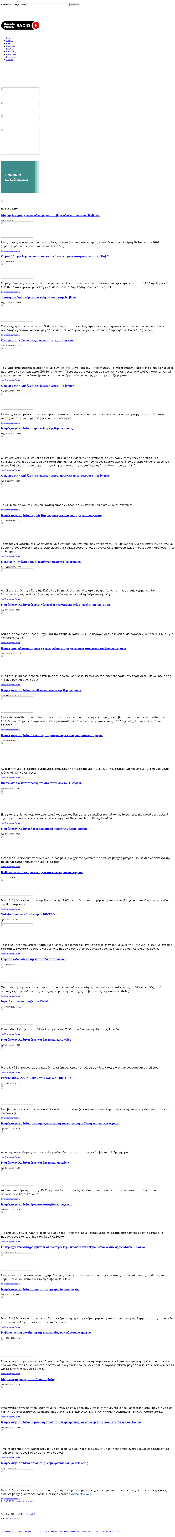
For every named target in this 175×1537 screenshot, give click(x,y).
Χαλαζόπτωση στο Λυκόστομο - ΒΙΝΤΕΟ (28, 914)
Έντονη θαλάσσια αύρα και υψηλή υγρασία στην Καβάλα (38, 297)
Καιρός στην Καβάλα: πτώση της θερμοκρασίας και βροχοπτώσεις (44, 1463)
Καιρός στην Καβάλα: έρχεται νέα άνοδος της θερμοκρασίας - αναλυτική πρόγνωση (55, 604)
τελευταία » (30, 1501)
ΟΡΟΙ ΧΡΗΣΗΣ (26, 1531)
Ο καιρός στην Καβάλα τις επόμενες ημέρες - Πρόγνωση (38, 385)
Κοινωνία (10, 43)
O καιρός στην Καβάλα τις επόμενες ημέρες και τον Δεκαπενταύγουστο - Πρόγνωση (55, 475)
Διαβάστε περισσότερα (10, 251)
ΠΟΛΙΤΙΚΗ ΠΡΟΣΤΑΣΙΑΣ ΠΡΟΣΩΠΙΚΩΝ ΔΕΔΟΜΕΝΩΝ (64, 1531)
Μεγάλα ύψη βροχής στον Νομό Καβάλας (28, 1379)
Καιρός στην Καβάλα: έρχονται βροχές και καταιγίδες (36, 1039)
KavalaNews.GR (28, 1514)
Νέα (8, 38)
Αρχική (4, 201)
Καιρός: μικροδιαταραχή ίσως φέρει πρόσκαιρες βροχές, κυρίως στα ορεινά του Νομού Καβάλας (63, 648)
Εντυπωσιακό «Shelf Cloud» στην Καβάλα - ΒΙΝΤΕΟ (36, 1077)
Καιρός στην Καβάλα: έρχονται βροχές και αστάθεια (35, 1162)
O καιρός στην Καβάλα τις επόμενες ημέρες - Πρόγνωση (38, 340)
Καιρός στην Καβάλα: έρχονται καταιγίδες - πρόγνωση (36, 1204)
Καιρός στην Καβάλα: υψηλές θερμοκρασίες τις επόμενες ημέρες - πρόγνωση (51, 515)
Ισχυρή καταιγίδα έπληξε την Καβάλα (25, 1001)
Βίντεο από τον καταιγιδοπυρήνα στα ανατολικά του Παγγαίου (41, 783)
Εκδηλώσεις (11, 57)
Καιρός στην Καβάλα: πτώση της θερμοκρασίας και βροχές (40, 1289)
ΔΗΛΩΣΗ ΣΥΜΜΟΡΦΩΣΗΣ (107, 1531)
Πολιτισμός (11, 51)
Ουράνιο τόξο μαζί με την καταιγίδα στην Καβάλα (33, 959)
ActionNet (14, 1518)
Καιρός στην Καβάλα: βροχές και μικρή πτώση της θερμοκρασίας (44, 828)
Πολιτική (10, 49)
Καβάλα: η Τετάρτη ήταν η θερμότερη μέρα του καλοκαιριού (41, 561)
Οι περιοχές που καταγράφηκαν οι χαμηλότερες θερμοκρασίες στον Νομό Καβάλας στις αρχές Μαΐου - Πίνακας (73, 1247)
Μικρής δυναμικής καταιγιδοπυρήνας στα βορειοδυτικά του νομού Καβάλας (50, 215)
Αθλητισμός (11, 54)
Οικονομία (10, 46)
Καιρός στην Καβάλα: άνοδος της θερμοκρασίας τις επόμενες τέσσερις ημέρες (52, 735)
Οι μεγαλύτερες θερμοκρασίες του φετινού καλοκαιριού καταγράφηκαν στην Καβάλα (56, 256)
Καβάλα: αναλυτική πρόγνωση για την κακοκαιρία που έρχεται (42, 872)
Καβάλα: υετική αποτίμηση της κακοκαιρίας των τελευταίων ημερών (46, 1332)
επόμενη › (21, 1501)
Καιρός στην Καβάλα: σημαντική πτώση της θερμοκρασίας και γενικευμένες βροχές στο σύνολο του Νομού (71, 1422)
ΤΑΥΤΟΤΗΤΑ (7, 1531)
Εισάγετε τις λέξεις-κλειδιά (13, 4)
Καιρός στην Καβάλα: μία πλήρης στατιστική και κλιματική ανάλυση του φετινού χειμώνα (60, 1123)
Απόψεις (9, 41)
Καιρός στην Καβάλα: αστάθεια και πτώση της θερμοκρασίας (41, 690)
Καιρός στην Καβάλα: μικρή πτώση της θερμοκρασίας (37, 428)
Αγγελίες (9, 60)
